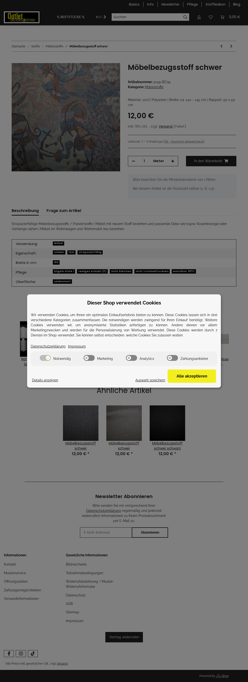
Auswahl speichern (150, 380)
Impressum (77, 346)
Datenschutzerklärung (48, 346)
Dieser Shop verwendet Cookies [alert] (124, 303)
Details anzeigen (45, 380)
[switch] (45, 358)
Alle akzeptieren (192, 376)
